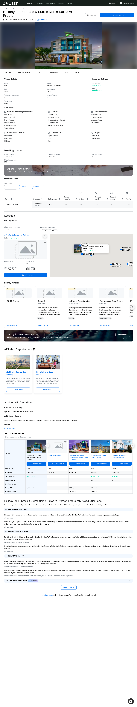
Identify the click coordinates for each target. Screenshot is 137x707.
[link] (19, 293)
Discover (61, 3)
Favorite (93, 15)
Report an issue (46, 595)
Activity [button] (40, 318)
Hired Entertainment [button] (105, 318)
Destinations (50, 3)
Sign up (126, 3)
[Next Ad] (45, 236)
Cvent (3, 8)
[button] (68, 45)
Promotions (39, 3)
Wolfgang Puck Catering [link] (79, 301)
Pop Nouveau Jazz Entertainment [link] (111, 301)
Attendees (8, 184)
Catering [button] (71, 318)
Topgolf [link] (41, 301)
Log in (132, 3)
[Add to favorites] (45, 242)
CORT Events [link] (13, 301)
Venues (29, 3)
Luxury (69, 3)
